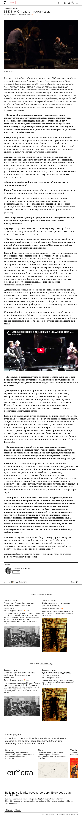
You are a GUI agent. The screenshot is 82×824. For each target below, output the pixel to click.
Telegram (51, 814)
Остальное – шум (11, 8)
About (17, 810)
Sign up (9, 810)
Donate (11, 3)
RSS (77, 814)
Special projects (13, 734)
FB (55, 814)
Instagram (62, 814)
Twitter (73, 814)
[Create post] (65, 2)
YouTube (67, 814)
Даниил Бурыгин (10, 15)
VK (58, 814)
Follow (16, 572)
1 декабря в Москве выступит (30, 78)
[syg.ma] (5, 2)
